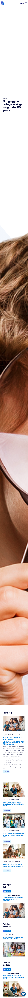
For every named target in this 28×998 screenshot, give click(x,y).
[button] (23, 994)
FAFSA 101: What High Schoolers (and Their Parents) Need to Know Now (14, 835)
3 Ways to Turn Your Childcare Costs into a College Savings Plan (13, 865)
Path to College (7, 810)
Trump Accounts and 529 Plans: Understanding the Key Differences (13, 740)
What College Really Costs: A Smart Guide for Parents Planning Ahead (13, 804)
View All (6, 891)
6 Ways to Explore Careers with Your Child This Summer (13, 937)
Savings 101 (6, 771)
